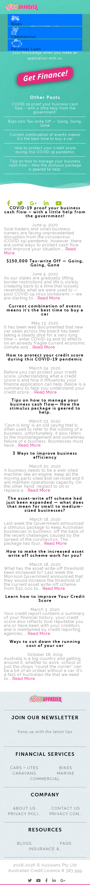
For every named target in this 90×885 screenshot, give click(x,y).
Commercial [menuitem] (23, 37)
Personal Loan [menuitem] (26, 49)
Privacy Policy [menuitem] (24, 814)
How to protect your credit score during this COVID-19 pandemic (45, 150)
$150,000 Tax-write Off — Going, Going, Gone (45, 123)
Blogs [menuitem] (24, 843)
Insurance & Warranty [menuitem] (45, 849)
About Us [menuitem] (24, 808)
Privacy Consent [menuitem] (66, 814)
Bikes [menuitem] (16, 24)
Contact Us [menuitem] (66, 808)
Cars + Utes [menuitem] (24, 768)
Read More (49, 298)
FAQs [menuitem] (66, 843)
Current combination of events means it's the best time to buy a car (45, 137)
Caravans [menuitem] (24, 773)
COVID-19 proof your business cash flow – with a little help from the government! (45, 108)
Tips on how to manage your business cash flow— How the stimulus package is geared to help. (45, 165)
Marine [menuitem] (65, 773)
